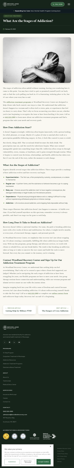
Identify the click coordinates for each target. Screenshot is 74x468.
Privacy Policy (60, 451)
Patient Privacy (61, 459)
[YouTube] (19, 342)
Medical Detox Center (9, 384)
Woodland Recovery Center (64, 448)
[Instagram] (9, 342)
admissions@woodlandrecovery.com (15, 414)
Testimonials (7, 381)
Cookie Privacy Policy (62, 453)
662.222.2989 (10, 117)
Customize (12, 461)
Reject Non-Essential (28, 461)
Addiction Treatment (12, 16)
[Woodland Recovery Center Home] (11, 4)
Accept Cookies (43, 461)
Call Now (59, 4)
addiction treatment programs (18, 102)
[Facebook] (4, 342)
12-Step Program (8, 353)
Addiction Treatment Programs (12, 364)
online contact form (60, 293)
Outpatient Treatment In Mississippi (14, 356)
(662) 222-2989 (8, 411)
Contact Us (6, 402)
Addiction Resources (9, 360)
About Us (6, 377)
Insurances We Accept (10, 394)
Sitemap (59, 461)
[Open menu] (69, 4)
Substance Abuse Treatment (12, 367)
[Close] (50, 446)
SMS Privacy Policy (62, 456)
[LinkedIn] (14, 342)
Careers (5, 398)
